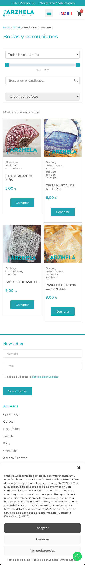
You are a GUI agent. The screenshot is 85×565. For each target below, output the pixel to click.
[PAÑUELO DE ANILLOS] (22, 244)
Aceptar (43, 528)
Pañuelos (52, 274)
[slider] (7, 65)
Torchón (10, 274)
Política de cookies (18, 559)
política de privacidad (45, 376)
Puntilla (51, 177)
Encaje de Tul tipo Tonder (52, 171)
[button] (79, 468)
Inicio (6, 27)
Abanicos (11, 162)
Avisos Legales (69, 559)
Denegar (42, 539)
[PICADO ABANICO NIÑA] (22, 138)
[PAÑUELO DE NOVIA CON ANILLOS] (63, 244)
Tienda (17, 27)
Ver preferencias (42, 550)
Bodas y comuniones (13, 167)
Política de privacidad (45, 559)
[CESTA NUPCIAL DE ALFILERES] (63, 138)
